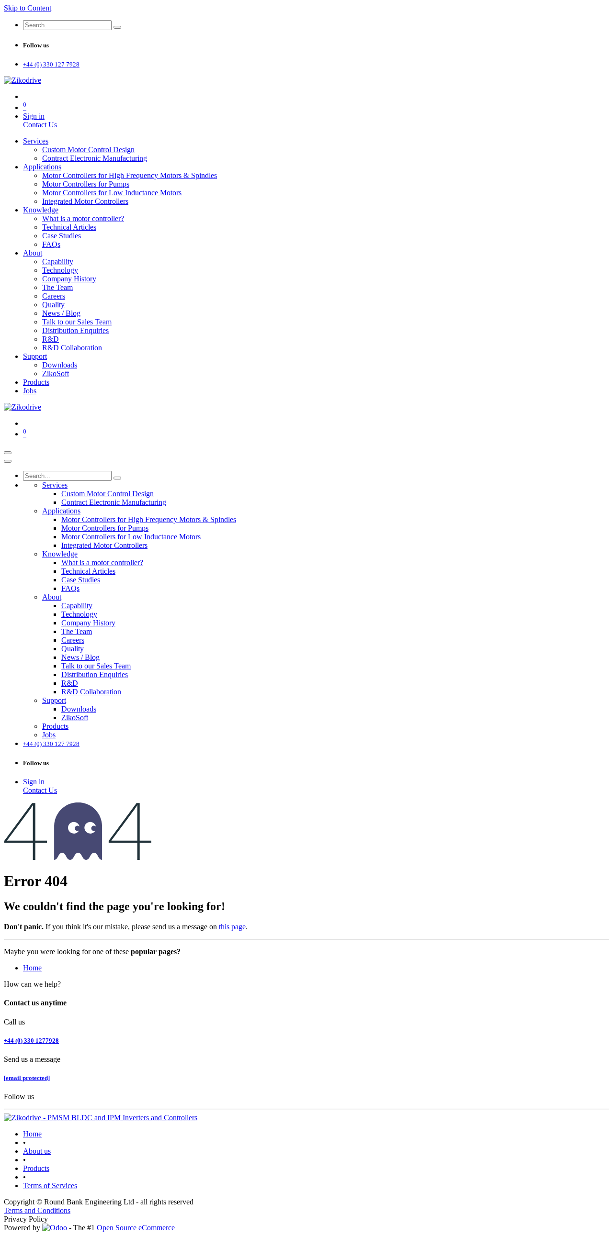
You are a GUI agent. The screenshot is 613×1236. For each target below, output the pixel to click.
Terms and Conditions (37, 1210)
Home (32, 968)
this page (232, 927)
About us (37, 1151)
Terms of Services (50, 1185)
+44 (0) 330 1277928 (31, 1040)
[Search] (117, 27)
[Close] (7, 461)
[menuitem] (35, 141)
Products (36, 1168)
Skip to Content (27, 8)
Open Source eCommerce (136, 1228)
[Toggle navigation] (7, 452)
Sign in (34, 116)
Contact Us (40, 125)
